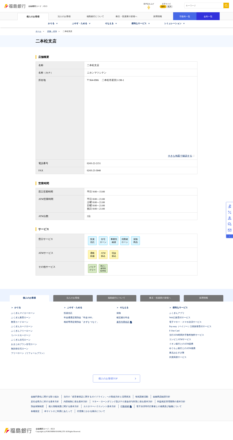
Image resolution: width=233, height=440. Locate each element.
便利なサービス (180, 307)
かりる (17, 307)
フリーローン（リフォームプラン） (28, 353)
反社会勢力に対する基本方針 (45, 401)
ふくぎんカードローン (22, 326)
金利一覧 (208, 16)
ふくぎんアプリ (176, 313)
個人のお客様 (33, 16)
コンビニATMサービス (180, 339)
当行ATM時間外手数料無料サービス (186, 335)
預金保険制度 (37, 406)
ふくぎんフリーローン (22, 331)
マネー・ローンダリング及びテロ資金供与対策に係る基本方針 (122, 401)
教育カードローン (19, 322)
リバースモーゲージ (20, 335)
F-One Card (174, 331)
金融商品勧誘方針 (161, 397)
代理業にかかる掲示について (91, 411)
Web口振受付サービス (179, 317)
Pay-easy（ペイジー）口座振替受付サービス (190, 326)
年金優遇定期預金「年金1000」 (79, 317)
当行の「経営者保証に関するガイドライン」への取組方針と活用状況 (97, 397)
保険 (118, 313)
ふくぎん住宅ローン (20, 340)
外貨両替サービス (177, 357)
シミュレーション (172, 23)
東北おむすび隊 (176, 353)
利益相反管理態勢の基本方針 (171, 401)
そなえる (124, 307)
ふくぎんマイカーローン (23, 313)
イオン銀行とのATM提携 (181, 344)
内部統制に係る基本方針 (75, 401)
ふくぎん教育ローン (20, 317)
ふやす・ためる (74, 307)
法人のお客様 (64, 16)
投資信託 (68, 313)
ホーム (38, 31)
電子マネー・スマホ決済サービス (185, 322)
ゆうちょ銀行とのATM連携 (182, 348)
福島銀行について (95, 16)
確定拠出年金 (122, 317)
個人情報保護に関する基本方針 (64, 406)
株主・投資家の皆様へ (126, 16)
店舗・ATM (52, 31)
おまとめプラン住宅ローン (24, 344)
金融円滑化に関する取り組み (45, 397)
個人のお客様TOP (108, 378)
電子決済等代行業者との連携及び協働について (159, 406)
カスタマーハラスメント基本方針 (99, 406)
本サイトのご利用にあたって (58, 411)
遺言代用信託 (122, 322)
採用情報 (157, 16)
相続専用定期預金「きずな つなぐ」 (81, 322)
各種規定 (35, 411)
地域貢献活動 (141, 397)
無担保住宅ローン (19, 348)
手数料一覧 (184, 16)
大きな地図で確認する (180, 156)
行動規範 (125, 406)
